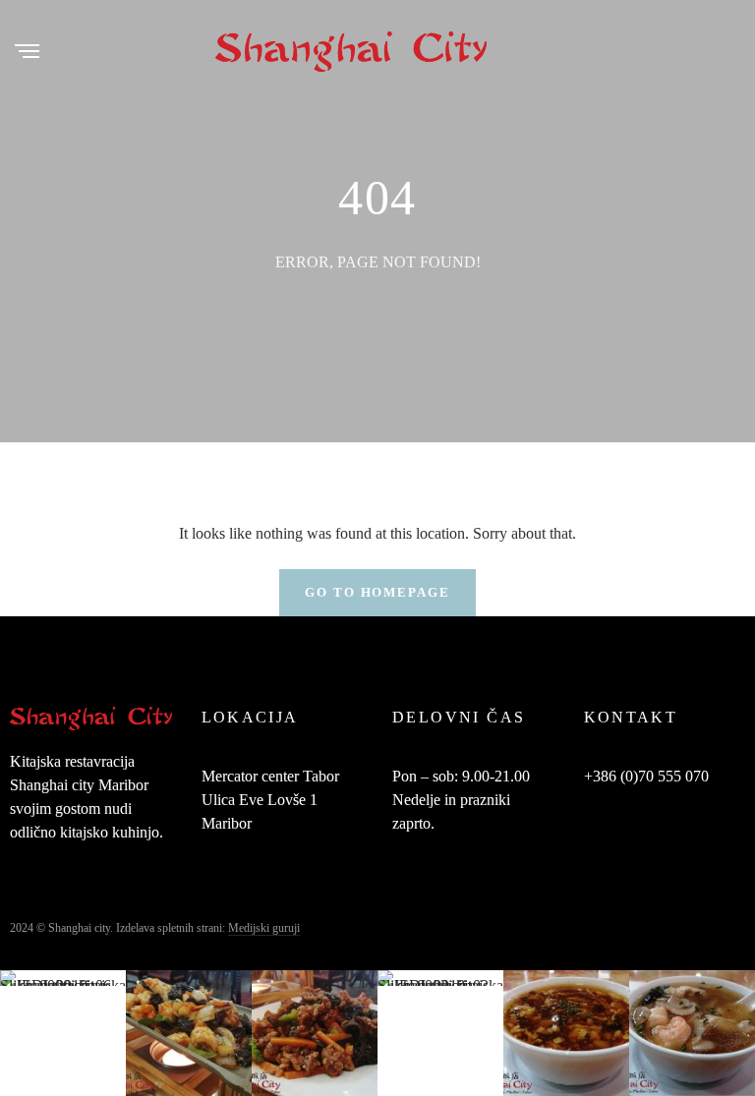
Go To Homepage (377, 592)
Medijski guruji (264, 928)
